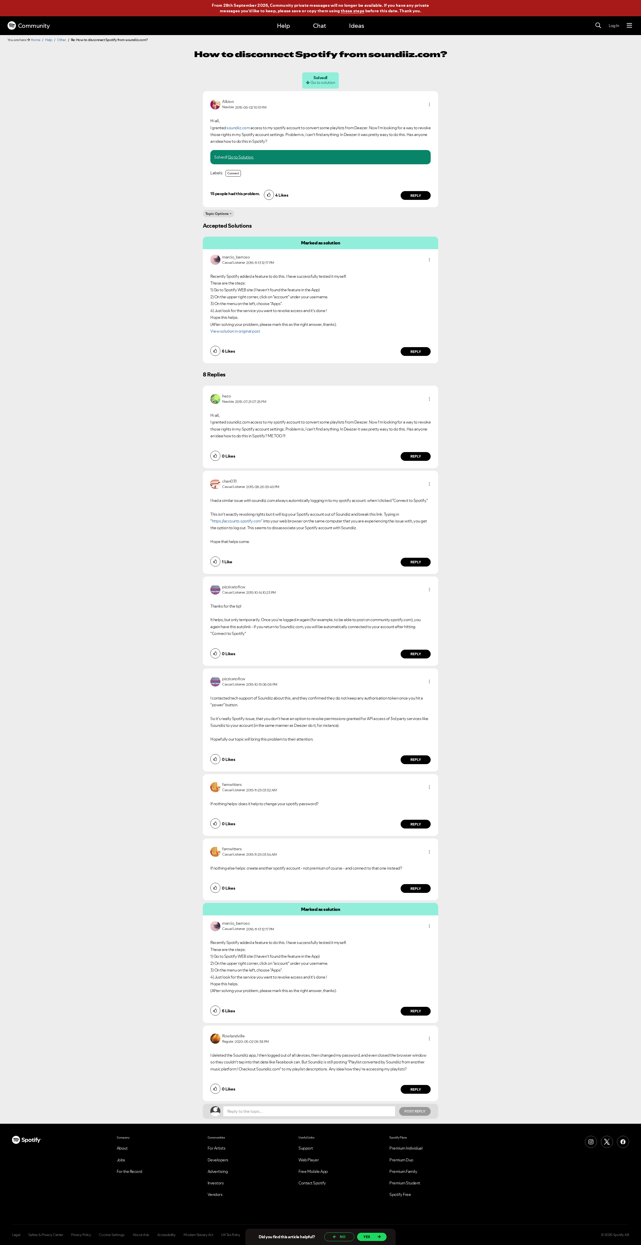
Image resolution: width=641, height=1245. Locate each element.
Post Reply (414, 1111)
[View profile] (215, 104)
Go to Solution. (241, 157)
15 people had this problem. (235, 193)
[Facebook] (623, 1142)
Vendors (215, 1194)
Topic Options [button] (217, 213)
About (122, 1148)
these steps (352, 11)
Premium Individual (405, 1148)
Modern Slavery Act (198, 1234)
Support (305, 1148)
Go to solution (322, 82)
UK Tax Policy (230, 1234)
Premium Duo (401, 1160)
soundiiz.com (238, 127)
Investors (216, 1183)
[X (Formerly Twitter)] (607, 1142)
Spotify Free (400, 1194)
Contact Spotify (312, 1183)
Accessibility (166, 1234)
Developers (218, 1160)
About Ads (141, 1234)
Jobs (121, 1160)
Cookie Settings (112, 1234)
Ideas (356, 26)
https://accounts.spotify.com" (237, 521)
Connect (233, 173)
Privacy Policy (81, 1234)
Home (35, 39)
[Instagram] (591, 1142)
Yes (366, 1236)
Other (61, 39)
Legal (16, 1234)
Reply (415, 195)
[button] (429, 104)
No (343, 1236)
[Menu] (629, 25)
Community (34, 26)
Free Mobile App (313, 1171)
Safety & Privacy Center (45, 1234)
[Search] (598, 25)
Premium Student (404, 1183)
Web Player (308, 1160)
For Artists (217, 1148)
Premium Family (403, 1171)
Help (283, 26)
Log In (614, 25)
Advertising (218, 1171)
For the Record (129, 1171)
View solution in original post (235, 331)
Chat (319, 26)
